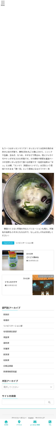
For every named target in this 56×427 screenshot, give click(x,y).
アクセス (19, 425)
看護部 (6, 320)
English (31, 418)
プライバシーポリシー (19, 418)
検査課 (6, 337)
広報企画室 (8, 365)
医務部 (6, 314)
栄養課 (6, 348)
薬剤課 (6, 343)
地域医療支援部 (10, 331)
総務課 (6, 360)
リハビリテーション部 (24, 243)
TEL (50, 425)
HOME (6, 425)
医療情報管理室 (10, 371)
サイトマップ (39, 418)
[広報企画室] (13, 260)
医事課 (6, 354)
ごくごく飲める (32, 257)
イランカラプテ (11, 282)
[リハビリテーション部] (43, 284)
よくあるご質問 (35, 425)
